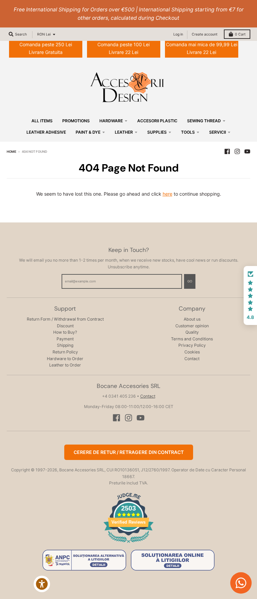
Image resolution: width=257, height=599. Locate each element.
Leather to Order (65, 365)
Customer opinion (192, 325)
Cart (240, 34)
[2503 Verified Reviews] (128, 544)
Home (11, 151)
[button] (250, 295)
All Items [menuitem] (42, 120)
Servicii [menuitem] (217, 132)
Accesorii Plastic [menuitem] (157, 120)
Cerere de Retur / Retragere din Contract (129, 452)
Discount (65, 325)
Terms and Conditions (192, 338)
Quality (192, 332)
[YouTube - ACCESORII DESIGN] (247, 151)
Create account (205, 34)
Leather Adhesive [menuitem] (46, 132)
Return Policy (65, 351)
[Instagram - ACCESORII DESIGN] (237, 151)
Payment (65, 338)
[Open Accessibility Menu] (41, 584)
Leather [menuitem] (124, 132)
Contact (191, 358)
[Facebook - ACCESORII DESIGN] (227, 151)
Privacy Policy (192, 345)
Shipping (65, 345)
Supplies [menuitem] (157, 132)
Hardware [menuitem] (111, 120)
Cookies (192, 351)
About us (192, 319)
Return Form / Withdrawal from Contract (65, 319)
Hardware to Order (65, 358)
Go (189, 281)
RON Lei (44, 34)
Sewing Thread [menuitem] (204, 120)
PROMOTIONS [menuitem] (76, 120)
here (167, 194)
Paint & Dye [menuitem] (88, 132)
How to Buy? (65, 332)
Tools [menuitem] (188, 132)
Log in (178, 34)
